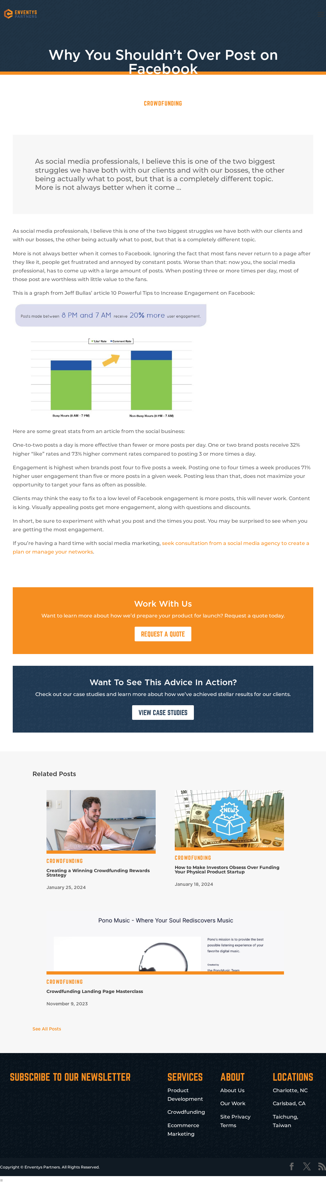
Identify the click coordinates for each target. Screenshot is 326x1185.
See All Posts (46, 1029)
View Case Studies (163, 712)
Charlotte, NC (290, 1090)
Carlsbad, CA (289, 1103)
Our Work (232, 1103)
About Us (232, 1090)
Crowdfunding (163, 103)
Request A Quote (163, 634)
